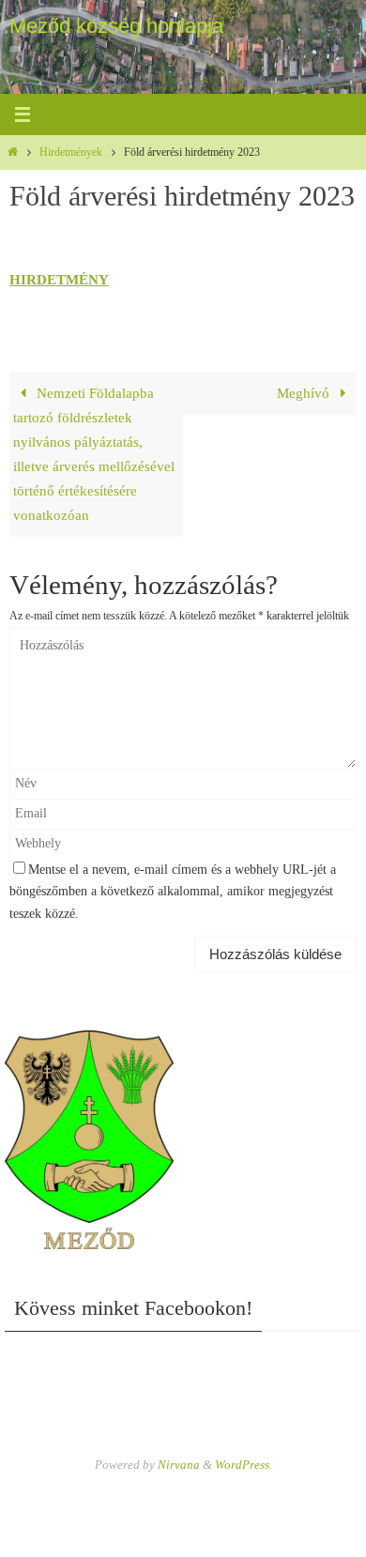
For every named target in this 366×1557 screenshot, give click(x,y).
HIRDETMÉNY (59, 279)
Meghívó (305, 393)
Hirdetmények (70, 152)
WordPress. (243, 1465)
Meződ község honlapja (116, 26)
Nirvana (179, 1465)
